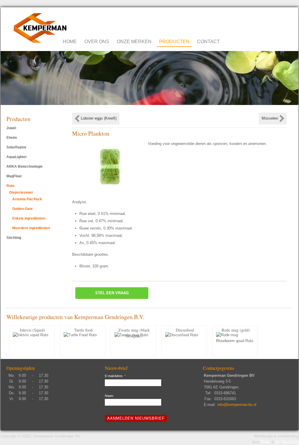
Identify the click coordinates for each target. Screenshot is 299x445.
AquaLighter (16, 157)
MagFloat (14, 176)
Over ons (96, 41)
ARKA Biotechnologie (24, 166)
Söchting (13, 238)
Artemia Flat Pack (27, 199)
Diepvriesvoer (21, 192)
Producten (174, 41)
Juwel (11, 128)
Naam (109, 395)
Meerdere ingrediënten (31, 228)
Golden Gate (22, 209)
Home (70, 41)
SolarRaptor (16, 147)
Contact (208, 41)
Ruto (10, 186)
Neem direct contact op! (262, 20)
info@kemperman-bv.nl (237, 404)
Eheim (11, 138)
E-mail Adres (115, 376)
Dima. (265, 442)
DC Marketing (286, 442)
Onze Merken (134, 41)
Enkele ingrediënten (28, 218)
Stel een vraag (112, 293)
